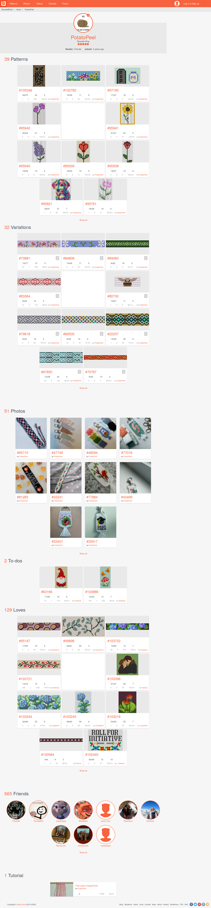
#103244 (25, 716)
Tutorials (52, 3)
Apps (154, 904)
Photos (26, 3)
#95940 (24, 165)
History (166, 904)
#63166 (46, 591)
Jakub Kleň (21, 904)
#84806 (82, 258)
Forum (65, 3)
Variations (128, 904)
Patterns (14, 3)
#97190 (113, 90)
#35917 (92, 541)
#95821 (46, 203)
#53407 (57, 541)
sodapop (77, 600)
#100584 (47, 754)
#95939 (68, 165)
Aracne (78, 763)
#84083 (127, 258)
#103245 (69, 716)
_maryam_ (121, 763)
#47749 (57, 452)
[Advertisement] (83, 672)
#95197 (24, 640)
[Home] (3, 3)
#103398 (113, 678)
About (159, 904)
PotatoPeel (55, 99)
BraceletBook (7, 9)
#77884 (92, 496)
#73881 (38, 258)
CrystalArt (55, 725)
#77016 (126, 452)
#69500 (82, 333)
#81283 (22, 496)
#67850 (60, 371)
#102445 (91, 754)
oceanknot (55, 649)
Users (18, 9)
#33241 (57, 496)
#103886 (91, 591)
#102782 (69, 90)
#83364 (38, 295)
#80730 (127, 295)
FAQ (186, 904)
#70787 (105, 371)
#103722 (113, 640)
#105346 (25, 90)
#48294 (92, 452)
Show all (83, 220)
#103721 (25, 678)
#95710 (22, 452)
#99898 (68, 640)
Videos (39, 3)
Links (141, 904)
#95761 (90, 203)
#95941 (113, 127)
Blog (121, 904)
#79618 (38, 333)
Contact (148, 904)
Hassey (145, 687)
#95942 (24, 127)
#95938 (113, 165)
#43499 (126, 496)
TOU (181, 904)
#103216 (113, 716)
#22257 (127, 333)
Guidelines (174, 904)
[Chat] (207, 3)
